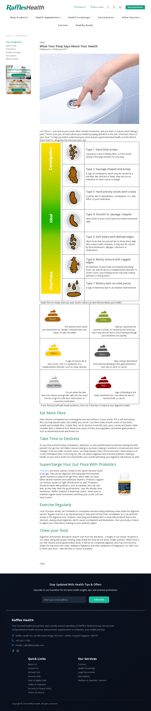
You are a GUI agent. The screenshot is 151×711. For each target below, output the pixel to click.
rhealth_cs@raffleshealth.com (30, 645)
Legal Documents (86, 672)
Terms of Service (36, 692)
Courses (63, 25)
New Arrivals (11, 46)
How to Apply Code (37, 680)
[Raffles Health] (25, 7)
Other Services (131, 17)
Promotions (11, 49)
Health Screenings (79, 17)
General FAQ (34, 672)
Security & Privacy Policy (39, 688)
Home (9, 35)
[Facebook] (13, 650)
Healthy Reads (84, 25)
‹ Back (42, 42)
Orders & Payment (37, 684)
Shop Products (19, 17)
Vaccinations (106, 17)
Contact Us (33, 668)
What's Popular (12, 59)
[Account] (114, 7)
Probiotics (44, 470)
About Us (32, 664)
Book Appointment (135, 7)
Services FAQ (34, 676)
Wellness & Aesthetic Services (92, 680)
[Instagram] (18, 650)
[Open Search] (108, 7)
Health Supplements (48, 17)
